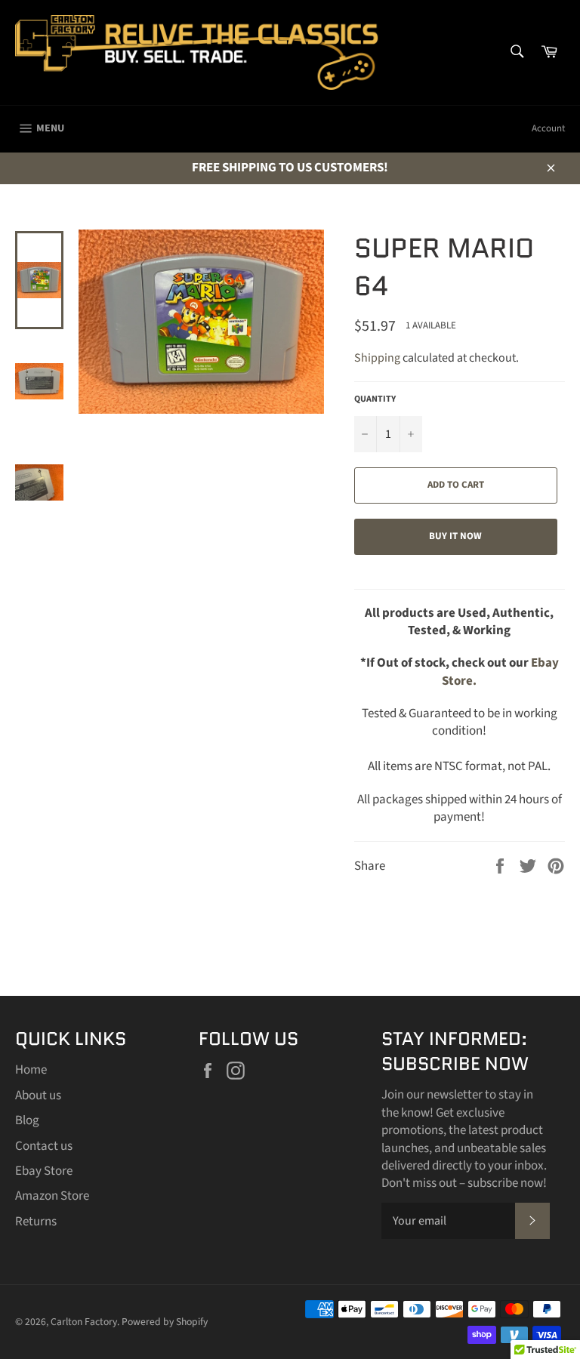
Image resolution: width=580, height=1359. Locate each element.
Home (31, 1070)
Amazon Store (52, 1196)
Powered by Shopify (165, 1321)
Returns (36, 1222)
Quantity (375, 399)
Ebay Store (43, 1171)
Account (548, 128)
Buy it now (455, 536)
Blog (27, 1120)
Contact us (43, 1146)
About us (38, 1095)
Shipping (377, 358)
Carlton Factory (84, 1321)
